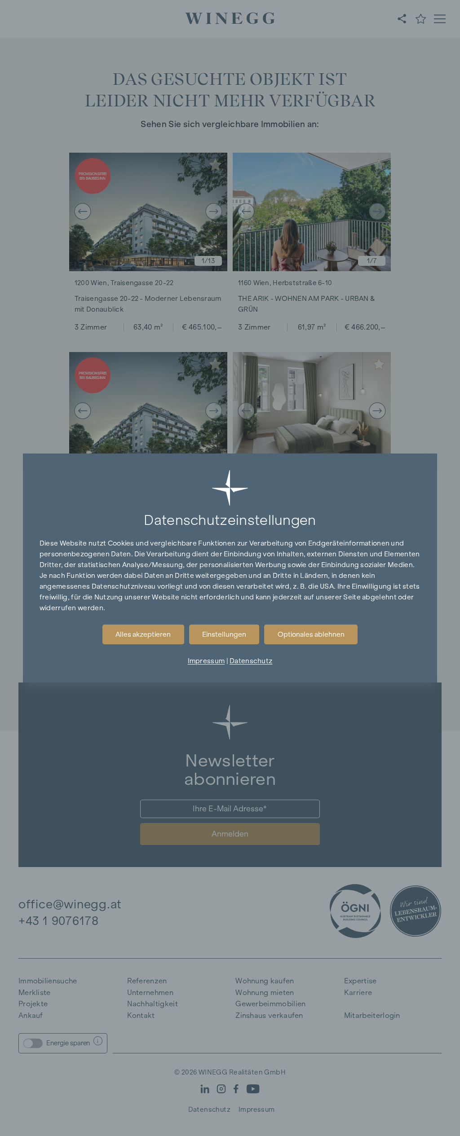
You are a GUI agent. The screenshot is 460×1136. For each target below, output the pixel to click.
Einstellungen (224, 634)
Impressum (206, 661)
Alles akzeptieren (143, 634)
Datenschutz (251, 661)
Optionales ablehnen (311, 634)
